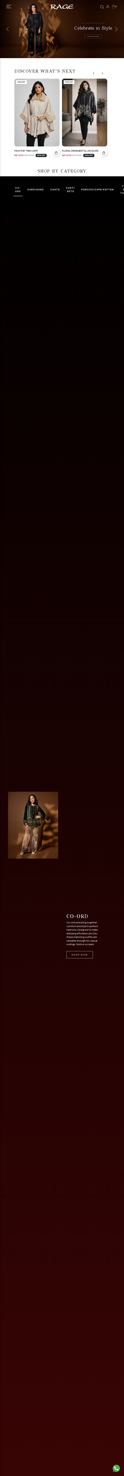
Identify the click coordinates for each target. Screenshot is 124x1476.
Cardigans (35, 189)
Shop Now (80, 954)
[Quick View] (56, 152)
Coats (55, 189)
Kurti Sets (70, 189)
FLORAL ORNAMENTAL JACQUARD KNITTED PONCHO (33, 150)
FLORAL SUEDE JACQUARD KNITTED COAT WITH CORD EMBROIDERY (81, 150)
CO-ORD (18, 189)
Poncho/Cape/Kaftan (97, 189)
